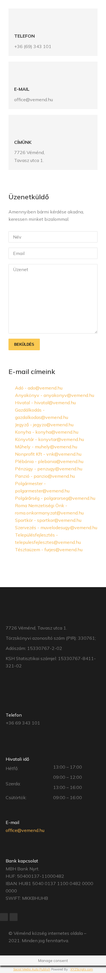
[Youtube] (14, 917)
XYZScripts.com (81, 969)
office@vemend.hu (25, 830)
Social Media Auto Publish (31, 969)
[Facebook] (4, 917)
